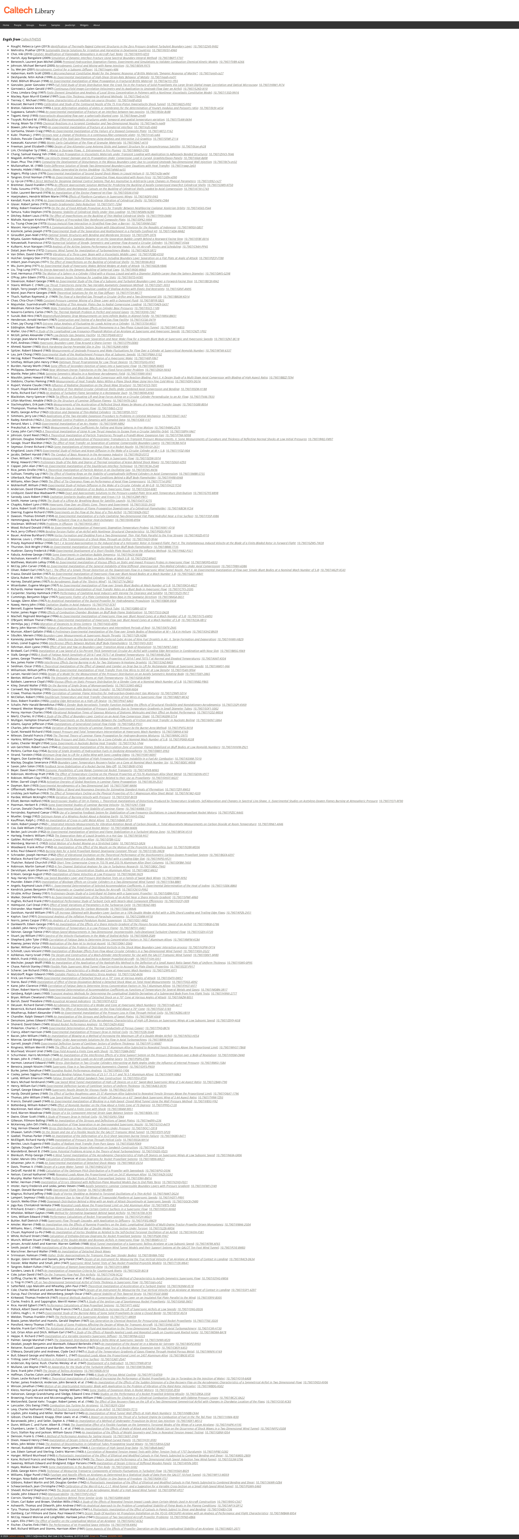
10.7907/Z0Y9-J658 (228, 1020)
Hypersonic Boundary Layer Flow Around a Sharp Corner (75, 343)
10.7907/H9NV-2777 (224, 993)
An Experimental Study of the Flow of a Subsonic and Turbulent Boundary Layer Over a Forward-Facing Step (124, 281)
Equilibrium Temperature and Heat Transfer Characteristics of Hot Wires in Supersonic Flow (103, 697)
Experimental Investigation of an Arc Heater (70, 424)
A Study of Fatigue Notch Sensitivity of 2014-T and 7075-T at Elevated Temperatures (91, 655)
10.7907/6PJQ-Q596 (157, 1170)
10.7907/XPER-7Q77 (124, 412)
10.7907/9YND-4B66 (182, 1517)
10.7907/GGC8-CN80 (185, 1201)
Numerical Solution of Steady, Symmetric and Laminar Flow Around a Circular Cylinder (107, 243)
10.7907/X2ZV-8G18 (135, 1271)
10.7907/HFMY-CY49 (204, 1186)
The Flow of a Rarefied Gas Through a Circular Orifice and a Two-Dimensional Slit (109, 296)
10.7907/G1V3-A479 (157, 1124)
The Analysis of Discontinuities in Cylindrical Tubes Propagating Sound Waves (94, 1444)
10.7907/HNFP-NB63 (168, 1074)
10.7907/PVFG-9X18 (180, 728)
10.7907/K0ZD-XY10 (196, 535)
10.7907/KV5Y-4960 (164, 50)
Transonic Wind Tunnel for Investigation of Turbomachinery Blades (87, 250)
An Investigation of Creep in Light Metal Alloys (75, 820)
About (96, 25)
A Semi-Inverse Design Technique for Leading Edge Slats (81, 277)
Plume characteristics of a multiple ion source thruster (81, 100)
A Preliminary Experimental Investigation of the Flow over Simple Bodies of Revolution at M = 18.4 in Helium (122, 631)
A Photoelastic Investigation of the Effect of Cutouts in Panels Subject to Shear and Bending (148, 1509)
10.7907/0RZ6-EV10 (96, 1371)
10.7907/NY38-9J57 (136, 835)
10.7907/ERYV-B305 (209, 1297)
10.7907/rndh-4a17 (169, 1005)
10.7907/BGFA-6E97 (221, 855)
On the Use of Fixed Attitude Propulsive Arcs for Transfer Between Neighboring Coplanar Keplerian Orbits (118, 208)
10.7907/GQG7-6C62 (130, 1521)
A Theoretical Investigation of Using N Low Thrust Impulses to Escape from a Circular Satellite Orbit (105, 431)
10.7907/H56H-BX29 (176, 1471)
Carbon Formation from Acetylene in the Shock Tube (86, 608)
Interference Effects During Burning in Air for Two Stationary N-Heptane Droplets (95, 662)
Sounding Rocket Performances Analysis (76, 1070)
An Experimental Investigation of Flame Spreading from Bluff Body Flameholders (101, 547)
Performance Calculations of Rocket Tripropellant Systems (88, 1178)
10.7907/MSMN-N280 (140, 212)
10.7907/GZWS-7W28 (310, 543)
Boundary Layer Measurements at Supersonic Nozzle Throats (81, 635)
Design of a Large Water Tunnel (63, 1167)
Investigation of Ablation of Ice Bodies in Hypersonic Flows (93, 489)
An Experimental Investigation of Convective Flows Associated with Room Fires (101, 177)
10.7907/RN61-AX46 (270, 824)
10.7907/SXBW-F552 (166, 893)
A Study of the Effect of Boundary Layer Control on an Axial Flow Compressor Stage (96, 716)
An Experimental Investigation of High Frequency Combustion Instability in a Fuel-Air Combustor (112, 758)
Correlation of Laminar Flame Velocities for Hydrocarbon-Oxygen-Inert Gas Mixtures (105, 693)
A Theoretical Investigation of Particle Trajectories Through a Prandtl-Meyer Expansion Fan (106, 435)
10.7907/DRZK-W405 (151, 366)
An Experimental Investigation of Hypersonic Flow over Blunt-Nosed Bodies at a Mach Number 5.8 (114, 574)
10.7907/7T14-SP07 (159, 481)
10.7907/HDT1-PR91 (171, 1197)
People (17, 25)
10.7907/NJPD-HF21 (159, 859)
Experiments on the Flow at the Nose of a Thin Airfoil (87, 512)
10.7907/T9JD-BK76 (157, 1028)
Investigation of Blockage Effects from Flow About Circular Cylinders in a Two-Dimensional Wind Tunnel (116, 951)
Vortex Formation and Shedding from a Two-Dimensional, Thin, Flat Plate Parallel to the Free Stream (118, 535)
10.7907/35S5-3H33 (142, 504)
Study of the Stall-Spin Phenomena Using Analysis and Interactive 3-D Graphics (101, 139)
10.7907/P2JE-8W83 (232, 1247)
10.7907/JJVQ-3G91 (141, 643)
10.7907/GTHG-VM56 (215, 1278)
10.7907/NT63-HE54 (186, 1036)
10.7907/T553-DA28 (156, 612)
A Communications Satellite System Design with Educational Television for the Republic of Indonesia (112, 227)
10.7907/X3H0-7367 (143, 312)
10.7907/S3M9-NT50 (220, 185)
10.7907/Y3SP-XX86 (206, 516)
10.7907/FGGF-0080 (155, 1294)
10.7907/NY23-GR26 (132, 843)
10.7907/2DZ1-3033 (157, 285)
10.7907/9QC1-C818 (144, 1128)
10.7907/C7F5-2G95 (180, 589)
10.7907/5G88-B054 (195, 404)
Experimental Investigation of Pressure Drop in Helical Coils (90, 1032)
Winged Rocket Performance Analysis (73, 1024)
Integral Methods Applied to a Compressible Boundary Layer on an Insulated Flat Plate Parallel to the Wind (127, 1297)
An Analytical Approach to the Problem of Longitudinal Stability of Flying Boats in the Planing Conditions (149, 1505)
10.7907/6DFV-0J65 (146, 196)
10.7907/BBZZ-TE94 (281, 377)
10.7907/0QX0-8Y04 (127, 520)
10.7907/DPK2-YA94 (139, 219)
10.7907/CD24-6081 (144, 489)
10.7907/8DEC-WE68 (182, 762)
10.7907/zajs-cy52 (150, 1282)
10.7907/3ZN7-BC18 (226, 339)
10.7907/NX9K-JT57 (155, 1478)
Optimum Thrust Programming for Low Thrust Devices (93, 362)
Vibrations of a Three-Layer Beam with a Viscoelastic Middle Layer (94, 254)
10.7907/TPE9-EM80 (159, 216)
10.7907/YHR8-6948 (170, 477)
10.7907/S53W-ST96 (230, 1459)
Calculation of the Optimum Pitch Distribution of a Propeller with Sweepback (95, 1170)
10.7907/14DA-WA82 (172, 231)
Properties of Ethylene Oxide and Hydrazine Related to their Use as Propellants (100, 778)
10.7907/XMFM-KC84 (186, 939)
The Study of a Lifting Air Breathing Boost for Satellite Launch (86, 501)
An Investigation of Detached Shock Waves (84, 1251)
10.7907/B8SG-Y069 (232, 651)
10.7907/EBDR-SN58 (163, 601)
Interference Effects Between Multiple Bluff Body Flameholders (88, 643)
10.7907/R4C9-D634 (242, 1259)
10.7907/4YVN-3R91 (185, 1463)
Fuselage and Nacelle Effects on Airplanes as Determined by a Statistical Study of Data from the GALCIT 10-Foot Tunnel (125, 1475)
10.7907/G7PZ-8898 (205, 493)
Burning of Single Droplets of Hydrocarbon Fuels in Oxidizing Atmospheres (95, 751)
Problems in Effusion (59, 524)
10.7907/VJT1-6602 (127, 1305)
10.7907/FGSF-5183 (158, 1009)
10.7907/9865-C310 (110, 408)
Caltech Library (16, 1536)
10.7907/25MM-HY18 (139, 916)
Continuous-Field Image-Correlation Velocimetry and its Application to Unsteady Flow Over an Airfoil (117, 89)
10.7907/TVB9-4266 (231, 62)
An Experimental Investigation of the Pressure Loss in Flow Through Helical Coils (112, 1013)
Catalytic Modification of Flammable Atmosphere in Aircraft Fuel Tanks (77, 54)
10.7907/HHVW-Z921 (234, 747)
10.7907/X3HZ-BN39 (205, 631)
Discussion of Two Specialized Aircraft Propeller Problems (131, 1517)
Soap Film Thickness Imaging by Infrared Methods (90, 96)
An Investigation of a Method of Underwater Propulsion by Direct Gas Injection (125, 1421)
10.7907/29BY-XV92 (174, 878)
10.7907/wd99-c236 (148, 1120)
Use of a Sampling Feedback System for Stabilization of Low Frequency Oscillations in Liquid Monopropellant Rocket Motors (137, 812)
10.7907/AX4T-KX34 (213, 658)
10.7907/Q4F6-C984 (156, 200)
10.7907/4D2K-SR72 (143, 250)
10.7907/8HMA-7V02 (151, 1255)
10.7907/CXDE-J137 (139, 420)
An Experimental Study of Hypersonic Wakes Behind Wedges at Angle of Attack (90, 266)
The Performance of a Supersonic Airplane (81, 1317)
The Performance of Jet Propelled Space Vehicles (78, 1525)
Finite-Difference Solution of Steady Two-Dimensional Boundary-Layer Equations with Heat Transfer (106, 166)
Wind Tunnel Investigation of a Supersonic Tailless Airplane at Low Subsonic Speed (142, 1244)
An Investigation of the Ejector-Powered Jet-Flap (82, 193)
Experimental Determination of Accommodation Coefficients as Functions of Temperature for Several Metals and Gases (124, 989)
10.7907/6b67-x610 (135, 142)
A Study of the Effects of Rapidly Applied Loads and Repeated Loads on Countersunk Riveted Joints (136, 1332)
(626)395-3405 (115, 1536)
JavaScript (70, 25)
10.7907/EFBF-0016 (196, 239)
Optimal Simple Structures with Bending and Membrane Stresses (89, 235)
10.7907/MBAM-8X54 (282, 1513)
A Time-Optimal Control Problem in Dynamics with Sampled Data (83, 420)
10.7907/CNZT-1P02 (193, 331)
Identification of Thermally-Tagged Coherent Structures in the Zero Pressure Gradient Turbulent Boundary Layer (121, 46)
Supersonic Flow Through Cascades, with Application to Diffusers (89, 1220)
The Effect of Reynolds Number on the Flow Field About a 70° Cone (102, 1009)
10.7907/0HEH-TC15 (124, 1409)
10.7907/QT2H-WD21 (138, 1217)
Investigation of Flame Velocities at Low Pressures (83, 874)
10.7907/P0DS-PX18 (158, 531)
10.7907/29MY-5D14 (173, 693)
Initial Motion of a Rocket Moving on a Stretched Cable (83, 843)
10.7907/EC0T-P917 (182, 966)
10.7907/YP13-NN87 (149, 1043)
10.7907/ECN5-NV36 (145, 470)
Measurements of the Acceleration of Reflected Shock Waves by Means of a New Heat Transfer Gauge (117, 404)
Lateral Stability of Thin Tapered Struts (116, 1294)
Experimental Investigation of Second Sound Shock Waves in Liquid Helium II (95, 173)
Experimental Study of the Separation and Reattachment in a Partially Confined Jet (104, 231)
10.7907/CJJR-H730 (209, 1328)
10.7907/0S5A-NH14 (136, 1140)
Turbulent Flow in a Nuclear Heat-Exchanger (85, 520)
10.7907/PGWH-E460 (248, 1486)
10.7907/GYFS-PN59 (142, 1066)
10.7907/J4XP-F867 (146, 358)
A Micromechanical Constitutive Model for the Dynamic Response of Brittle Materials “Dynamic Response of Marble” (124, 73)
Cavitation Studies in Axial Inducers (68, 604)
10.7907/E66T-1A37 (174, 416)
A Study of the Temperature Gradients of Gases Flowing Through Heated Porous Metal (139, 1351)
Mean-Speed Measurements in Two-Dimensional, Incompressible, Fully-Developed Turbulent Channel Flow (118, 932)
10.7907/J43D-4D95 (105, 624)
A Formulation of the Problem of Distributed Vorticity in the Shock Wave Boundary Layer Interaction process (118, 947)
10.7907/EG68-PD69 (128, 1143)
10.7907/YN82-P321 (180, 551)
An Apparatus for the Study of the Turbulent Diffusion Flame (86, 1367)
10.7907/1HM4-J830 (226, 1417)
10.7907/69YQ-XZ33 (136, 54)
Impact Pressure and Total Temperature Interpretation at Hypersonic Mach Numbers (106, 732)
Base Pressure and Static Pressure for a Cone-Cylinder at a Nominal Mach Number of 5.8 (110, 739)
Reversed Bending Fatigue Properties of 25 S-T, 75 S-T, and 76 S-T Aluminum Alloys (101, 1074)
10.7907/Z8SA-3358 (198, 1394)
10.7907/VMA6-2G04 (237, 1224)
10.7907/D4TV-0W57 (170, 978)
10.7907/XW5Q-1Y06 (116, 1070)
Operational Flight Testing (69, 1190)
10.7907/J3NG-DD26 (190, 1309)
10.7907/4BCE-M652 (145, 870)
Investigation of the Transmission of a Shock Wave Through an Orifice (87, 539)
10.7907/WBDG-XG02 (210, 1386)
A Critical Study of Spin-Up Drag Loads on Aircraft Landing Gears (81, 1059)
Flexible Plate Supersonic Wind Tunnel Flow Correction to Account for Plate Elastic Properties (109, 966)
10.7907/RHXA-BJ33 (142, 262)
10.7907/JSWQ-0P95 (239, 963)
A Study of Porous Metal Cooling (115, 1374)
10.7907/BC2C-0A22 (232, 1398)
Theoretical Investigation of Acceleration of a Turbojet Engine (126, 1286)
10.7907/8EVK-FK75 (137, 65)
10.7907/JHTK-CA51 (125, 400)
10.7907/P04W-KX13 (110, 335)
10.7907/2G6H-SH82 (124, 1467)
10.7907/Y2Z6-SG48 (141, 1032)
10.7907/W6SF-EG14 (130, 1163)
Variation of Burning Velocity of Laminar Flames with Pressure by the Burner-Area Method (109, 728)
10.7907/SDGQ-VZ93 (173, 462)
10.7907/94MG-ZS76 (167, 427)
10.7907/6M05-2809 (237, 1455)
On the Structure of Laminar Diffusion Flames (82, 400)
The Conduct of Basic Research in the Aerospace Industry (86, 454)
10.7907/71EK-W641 (176, 1263)
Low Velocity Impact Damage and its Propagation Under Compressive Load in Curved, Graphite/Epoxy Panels (113, 158)
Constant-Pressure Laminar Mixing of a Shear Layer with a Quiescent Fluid (90, 300)
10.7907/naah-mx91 (163, 77)
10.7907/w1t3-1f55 (166, 81)
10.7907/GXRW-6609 (117, 1498)
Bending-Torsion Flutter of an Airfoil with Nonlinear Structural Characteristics (94, 531)
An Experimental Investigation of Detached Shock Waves (80, 1163)
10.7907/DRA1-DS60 (119, 943)
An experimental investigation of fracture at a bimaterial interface (90, 127)
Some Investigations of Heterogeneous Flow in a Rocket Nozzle (93, 447)
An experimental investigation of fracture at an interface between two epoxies (94, 112)
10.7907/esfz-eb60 (145, 127)
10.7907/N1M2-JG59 (188, 793)
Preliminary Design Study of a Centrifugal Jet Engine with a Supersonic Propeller (101, 893)
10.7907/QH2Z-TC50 (168, 485)
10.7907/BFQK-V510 (179, 832)
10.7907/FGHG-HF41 (142, 362)
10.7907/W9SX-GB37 (190, 227)
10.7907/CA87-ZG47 (113, 1359)
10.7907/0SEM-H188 (194, 389)
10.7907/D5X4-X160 (125, 193)
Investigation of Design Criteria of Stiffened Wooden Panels (134, 1463)
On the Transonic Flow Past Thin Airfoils (69, 1274)
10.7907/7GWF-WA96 (123, 785)
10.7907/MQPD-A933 (204, 562)
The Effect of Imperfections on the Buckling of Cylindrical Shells (89, 262)
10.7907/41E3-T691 (144, 385)
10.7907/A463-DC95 (154, 1086)
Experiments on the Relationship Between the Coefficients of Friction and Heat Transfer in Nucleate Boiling (126, 720)
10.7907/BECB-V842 (206, 281)
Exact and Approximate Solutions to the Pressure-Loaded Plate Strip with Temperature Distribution (128, 493)
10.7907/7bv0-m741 (136, 96)
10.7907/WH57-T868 (232, 1047)
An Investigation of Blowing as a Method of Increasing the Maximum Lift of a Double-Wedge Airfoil (109, 1036)
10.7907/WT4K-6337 (218, 350)
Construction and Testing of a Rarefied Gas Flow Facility (93, 320)
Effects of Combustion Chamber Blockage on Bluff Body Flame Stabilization (94, 612)
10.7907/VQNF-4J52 (118, 578)
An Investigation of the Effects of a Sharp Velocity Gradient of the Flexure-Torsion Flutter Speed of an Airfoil (123, 924)
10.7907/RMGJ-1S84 (213, 1063)
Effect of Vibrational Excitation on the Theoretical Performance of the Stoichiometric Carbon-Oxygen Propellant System (132, 855)
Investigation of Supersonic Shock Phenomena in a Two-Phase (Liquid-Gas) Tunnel (107, 327)
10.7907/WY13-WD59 (215, 1475)
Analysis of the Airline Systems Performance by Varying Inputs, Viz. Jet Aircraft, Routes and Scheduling (117, 246)
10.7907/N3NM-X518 (180, 1286)
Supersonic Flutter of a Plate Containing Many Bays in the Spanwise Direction (107, 597)
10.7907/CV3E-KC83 (278, 1401)
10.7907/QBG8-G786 (206, 924)
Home (6, 25)
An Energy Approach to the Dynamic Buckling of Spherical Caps (79, 270)
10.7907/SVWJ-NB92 (112, 424)
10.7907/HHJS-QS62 (132, 816)
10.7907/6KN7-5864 (209, 720)
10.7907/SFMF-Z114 (165, 139)
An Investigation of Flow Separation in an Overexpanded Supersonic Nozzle (95, 1124)
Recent (42, 25)
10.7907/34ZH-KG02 (111, 1024)
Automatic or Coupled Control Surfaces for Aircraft (88, 889)
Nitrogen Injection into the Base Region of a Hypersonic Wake (93, 358)
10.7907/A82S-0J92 (179, 104)
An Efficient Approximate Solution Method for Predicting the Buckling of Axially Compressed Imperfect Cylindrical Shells (129, 185)
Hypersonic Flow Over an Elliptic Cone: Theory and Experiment (88, 504)
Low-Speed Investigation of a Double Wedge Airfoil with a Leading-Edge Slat (97, 859)
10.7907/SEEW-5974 (148, 458)
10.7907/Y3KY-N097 (143, 755)
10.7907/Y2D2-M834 (210, 712)
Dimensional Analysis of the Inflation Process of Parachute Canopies (81, 916)
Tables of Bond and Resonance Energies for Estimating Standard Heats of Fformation (109, 789)
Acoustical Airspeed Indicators (71, 1001)
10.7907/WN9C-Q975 (174, 735)
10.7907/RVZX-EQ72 (136, 454)
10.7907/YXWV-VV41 (139, 373)
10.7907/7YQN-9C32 (109, 1274)
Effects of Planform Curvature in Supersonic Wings (100, 196)
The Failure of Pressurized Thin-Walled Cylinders (73, 578)
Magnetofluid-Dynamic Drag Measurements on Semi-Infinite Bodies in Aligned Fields (96, 316)
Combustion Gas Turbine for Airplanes (74, 1405)
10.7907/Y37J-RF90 (391, 801)
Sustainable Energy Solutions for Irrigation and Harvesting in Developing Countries (97, 50)
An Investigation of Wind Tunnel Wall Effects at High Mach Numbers (128, 1413)
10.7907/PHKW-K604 (125, 689)
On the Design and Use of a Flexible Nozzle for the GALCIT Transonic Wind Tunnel (93, 1132)
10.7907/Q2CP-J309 (176, 901)
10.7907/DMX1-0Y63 (156, 751)
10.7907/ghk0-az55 (113, 169)
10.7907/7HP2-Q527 (83, 1494)
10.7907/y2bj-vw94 (157, 173)
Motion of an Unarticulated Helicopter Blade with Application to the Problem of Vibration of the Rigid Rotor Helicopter (119, 1386)
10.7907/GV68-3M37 (179, 1301)
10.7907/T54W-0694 (179, 119)
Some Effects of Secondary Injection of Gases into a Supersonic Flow (93, 366)
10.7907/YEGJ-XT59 (135, 1078)
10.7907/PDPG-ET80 (136, 1059)
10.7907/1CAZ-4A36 (130, 974)
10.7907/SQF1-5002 (206, 708)
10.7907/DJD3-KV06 (315, 1382)
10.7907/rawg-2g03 (183, 166)
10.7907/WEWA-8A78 (212, 1332)
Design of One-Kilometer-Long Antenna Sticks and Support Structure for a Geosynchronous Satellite (117, 146)
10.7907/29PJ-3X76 (144, 235)
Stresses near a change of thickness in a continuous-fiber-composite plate (88, 135)
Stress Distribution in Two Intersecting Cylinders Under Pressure (89, 1128)
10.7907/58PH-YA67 (182, 431)
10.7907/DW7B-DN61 (139, 1367)
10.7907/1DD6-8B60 (224, 886)
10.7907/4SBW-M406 (123, 828)
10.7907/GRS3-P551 (130, 724)
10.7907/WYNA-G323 (131, 1336)
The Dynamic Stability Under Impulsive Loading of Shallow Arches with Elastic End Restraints (105, 289)
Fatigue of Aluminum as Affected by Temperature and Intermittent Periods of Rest (98, 628)
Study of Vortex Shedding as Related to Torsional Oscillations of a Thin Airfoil (102, 1194)
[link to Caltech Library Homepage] (27, 14)
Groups (30, 25)
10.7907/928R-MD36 (187, 847)
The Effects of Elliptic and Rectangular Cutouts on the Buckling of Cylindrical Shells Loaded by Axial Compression (111, 189)
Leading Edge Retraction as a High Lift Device (77, 701)
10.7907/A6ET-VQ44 (176, 243)
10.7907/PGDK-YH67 (155, 1236)
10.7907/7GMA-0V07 (122, 1051)
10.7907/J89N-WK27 (152, 1159)
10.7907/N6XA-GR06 (229, 1155)
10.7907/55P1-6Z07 (243, 1290)
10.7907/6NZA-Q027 (136, 512)
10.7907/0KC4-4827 (184, 585)
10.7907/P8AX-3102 (149, 354)
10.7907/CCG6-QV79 (143, 320)
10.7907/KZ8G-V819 (177, 1013)
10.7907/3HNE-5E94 (167, 1324)
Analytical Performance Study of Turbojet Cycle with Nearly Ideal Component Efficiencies (107, 901)
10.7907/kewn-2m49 (133, 116)
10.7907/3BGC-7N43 (152, 866)
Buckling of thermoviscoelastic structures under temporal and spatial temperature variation (105, 119)
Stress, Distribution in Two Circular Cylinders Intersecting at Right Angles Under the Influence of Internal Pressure (127, 1063)
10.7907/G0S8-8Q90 (137, 678)
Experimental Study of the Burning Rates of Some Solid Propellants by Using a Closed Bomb (103, 1313)
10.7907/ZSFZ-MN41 (143, 558)
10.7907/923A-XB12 (193, 620)
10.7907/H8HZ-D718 (98, 1167)
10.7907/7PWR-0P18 (138, 1363)
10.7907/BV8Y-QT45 (130, 766)
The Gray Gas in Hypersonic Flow (75, 408)
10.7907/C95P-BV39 (124, 797)
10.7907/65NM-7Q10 (188, 758)
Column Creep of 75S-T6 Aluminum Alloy (68, 839)
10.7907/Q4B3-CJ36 (219, 1509)
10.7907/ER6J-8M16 (139, 1178)
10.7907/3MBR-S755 (192, 474)
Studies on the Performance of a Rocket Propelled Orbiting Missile (142, 1394)
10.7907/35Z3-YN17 (176, 593)
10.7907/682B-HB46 (154, 266)
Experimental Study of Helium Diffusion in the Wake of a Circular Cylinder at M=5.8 (101, 485)
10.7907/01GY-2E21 (147, 447)
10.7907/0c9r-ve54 (211, 108)
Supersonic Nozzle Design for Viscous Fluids (79, 1090)
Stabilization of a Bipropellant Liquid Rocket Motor (76, 828)
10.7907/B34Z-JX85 (144, 905)
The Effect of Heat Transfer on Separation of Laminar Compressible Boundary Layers (105, 443)
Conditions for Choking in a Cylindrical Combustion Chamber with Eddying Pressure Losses (160, 1398)
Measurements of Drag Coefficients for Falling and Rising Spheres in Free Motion (102, 427)
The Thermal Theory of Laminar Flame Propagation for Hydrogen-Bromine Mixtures (106, 735)
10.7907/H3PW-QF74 (201, 947)
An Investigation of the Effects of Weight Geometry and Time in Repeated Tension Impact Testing (142, 1432)
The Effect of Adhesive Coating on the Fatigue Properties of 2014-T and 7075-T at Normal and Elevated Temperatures (125, 658)
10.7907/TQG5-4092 (184, 982)
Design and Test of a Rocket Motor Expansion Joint (128, 1348)
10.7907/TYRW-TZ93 (210, 1097)
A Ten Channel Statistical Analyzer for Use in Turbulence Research (96, 866)
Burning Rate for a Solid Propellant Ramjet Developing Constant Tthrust (91, 851)
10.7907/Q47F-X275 (139, 501)
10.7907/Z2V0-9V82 (205, 46)
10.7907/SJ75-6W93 (199, 616)
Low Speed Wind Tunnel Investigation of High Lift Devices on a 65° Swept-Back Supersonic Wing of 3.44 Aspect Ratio (128, 1082)
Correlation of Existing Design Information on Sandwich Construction (93, 1147)
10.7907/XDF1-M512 (189, 1421)
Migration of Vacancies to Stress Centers (65, 624)
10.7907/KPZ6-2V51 (238, 912)
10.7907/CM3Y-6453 (174, 1348)
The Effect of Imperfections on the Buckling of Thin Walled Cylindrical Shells (96, 216)
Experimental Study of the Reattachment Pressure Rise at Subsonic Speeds (88, 354)
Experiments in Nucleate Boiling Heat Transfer (80, 689)
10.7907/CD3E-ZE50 (167, 1390)
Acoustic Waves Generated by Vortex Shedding (70, 169)
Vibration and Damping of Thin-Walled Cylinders (79, 412)
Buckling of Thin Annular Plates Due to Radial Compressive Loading (98, 304)
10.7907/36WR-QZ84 (269, 1482)
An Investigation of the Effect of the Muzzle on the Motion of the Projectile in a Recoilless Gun (113, 847)
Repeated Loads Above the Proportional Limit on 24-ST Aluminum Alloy (101, 1174)
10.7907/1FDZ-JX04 (178, 450)
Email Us (94, 1536)
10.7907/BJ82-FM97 (320, 439)
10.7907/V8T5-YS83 (163, 1205)
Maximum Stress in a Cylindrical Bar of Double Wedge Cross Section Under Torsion (94, 1228)
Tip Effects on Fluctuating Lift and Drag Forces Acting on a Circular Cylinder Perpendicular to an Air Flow (121, 397)
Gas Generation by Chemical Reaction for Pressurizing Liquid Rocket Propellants (140, 1321)
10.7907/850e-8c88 (158, 112)
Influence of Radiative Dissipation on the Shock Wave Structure (91, 385)
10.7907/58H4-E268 (157, 1444)
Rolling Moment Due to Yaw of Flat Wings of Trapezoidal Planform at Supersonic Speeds (101, 1197)
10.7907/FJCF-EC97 (104, 604)
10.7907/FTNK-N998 (178, 435)
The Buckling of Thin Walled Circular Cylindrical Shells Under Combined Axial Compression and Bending (113, 389)
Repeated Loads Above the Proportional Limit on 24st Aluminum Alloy (105, 1205)
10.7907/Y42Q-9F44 (145, 539)
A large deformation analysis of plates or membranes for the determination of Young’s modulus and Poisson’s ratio (125, 108)
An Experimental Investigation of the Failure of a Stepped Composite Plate (99, 131)
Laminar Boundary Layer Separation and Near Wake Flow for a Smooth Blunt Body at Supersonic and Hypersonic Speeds (135, 339)
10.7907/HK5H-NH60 (162, 1209)
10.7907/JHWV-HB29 (230, 639)
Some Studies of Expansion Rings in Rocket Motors (121, 1390)
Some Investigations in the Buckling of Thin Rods (79, 1467)
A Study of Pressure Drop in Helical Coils (71, 1117)
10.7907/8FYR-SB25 (151, 300)
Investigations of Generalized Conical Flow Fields (85, 724)
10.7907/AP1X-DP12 (230, 1505)
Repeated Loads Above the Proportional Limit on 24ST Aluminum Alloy (122, 1355)
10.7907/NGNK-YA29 (130, 874)
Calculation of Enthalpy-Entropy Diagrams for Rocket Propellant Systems (91, 1159)
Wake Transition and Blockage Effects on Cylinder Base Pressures (91, 308)
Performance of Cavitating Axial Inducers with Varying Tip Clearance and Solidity (111, 593)
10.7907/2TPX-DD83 (125, 343)
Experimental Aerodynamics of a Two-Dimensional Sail (73, 785)
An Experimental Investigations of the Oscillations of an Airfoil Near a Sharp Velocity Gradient (110, 897)
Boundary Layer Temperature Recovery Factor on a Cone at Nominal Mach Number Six (113, 762)
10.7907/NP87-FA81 (165, 647)
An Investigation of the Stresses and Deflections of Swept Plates (93, 1016)
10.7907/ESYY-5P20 (158, 1132)
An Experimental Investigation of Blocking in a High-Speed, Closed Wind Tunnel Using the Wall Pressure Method (121, 1101)
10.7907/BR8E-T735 (165, 547)
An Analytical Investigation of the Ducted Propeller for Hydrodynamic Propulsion (98, 601)
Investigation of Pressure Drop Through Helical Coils (88, 1140)
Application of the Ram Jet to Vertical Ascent (77, 943)
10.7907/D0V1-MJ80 (206, 955)
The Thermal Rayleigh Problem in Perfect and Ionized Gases (91, 312)
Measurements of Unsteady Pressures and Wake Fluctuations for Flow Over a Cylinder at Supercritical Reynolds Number (128, 350)
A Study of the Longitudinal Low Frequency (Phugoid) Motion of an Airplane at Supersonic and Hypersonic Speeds (107, 331)
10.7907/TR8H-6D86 (234, 566)
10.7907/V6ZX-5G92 (160, 1174)
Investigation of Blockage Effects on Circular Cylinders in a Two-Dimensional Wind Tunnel (98, 882)
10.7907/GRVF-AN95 (178, 289)
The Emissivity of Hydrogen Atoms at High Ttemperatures (87, 678)
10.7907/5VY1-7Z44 (109, 204)
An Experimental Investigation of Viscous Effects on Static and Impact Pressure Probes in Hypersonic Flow (122, 562)
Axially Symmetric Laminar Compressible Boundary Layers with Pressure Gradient (137, 1186)
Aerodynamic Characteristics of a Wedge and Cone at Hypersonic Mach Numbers (100, 970)
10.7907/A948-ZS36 (158, 655)
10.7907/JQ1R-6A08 (238, 1378)
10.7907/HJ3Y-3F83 (144, 1440)
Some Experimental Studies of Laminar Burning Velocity (83, 805)
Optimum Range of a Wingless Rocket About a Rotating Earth (79, 816)
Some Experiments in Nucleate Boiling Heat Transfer (83, 743)
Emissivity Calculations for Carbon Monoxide (80, 909)
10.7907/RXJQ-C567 (229, 1502)
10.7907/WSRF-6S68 (148, 1016)
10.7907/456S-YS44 (198, 208)
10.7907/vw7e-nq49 (152, 123)
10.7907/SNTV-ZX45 (163, 628)
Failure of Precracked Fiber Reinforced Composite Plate (90, 219)
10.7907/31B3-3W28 (151, 851)
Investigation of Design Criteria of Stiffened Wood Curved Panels (89, 1440)
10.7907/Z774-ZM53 (120, 581)
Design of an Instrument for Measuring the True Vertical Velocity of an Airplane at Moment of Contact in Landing (155, 1259)
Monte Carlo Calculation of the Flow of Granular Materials (84, 142)
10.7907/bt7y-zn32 (225, 162)
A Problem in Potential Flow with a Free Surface (68, 1359)
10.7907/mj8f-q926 (129, 100)
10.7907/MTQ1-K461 (132, 928)
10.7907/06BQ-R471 (173, 1136)
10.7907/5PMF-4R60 (185, 897)
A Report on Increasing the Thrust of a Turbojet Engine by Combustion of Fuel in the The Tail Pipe (150, 1417)
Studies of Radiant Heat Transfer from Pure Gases (82, 1143)
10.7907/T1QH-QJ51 (148, 959)
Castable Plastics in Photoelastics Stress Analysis (85, 974)
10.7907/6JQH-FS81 (191, 1232)
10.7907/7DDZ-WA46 (123, 909)
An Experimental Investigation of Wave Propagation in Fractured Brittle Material (101, 81)
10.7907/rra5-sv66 (148, 135)
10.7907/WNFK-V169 (209, 1351)
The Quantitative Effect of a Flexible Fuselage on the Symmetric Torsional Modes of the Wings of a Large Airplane (142, 1425)
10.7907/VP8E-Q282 (215, 1451)
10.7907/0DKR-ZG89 (142, 936)
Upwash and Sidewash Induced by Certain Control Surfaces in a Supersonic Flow (96, 1209)
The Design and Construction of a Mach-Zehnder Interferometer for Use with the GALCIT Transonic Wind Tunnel (121, 955)
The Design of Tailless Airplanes (62, 1371)
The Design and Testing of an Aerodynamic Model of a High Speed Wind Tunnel (106, 1490)
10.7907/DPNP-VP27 (171, 1490)
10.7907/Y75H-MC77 (129, 293)
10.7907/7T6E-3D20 (205, 1321)
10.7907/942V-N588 (129, 554)
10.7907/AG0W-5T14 (164, 716)
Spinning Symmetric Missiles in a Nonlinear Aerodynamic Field (85, 373)
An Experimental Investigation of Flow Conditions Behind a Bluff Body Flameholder (103, 477)
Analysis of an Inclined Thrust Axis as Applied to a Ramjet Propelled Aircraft (86, 959)
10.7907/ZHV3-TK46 (221, 154)
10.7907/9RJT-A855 (172, 327)
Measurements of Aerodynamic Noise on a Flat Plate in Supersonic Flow (88, 458)
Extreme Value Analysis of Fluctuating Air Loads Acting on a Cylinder (86, 323)
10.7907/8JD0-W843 (133, 270)
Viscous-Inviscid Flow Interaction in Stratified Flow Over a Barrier (88, 223)
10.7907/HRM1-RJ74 (271, 85)
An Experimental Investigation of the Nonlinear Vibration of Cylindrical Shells (93, 200)
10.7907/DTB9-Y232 (107, 839)
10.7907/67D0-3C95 (139, 1213)
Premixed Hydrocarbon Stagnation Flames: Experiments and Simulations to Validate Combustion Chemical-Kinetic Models (140, 62)
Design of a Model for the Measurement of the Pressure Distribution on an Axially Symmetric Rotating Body (115, 674)
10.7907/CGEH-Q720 (200, 932)
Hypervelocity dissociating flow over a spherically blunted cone (78, 116)
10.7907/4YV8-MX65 (146, 770)
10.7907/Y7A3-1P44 (130, 743)
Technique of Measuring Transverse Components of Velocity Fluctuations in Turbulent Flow (104, 1471)
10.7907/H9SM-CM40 (231, 1055)
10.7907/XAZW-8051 (180, 997)
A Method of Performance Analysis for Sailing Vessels (77, 1436)
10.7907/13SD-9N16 (226, 92)
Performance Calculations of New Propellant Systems (80, 1305)
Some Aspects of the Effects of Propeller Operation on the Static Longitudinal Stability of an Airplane (149, 1528)
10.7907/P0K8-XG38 (181, 739)
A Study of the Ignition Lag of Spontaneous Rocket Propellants (126, 1301)
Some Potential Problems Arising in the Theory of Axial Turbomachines (95, 1151)
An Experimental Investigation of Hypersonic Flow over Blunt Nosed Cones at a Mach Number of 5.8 (122, 616)
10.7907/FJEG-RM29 (144, 1220)
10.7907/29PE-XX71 (164, 970)
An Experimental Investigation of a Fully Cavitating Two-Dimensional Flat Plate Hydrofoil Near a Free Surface (124, 516)
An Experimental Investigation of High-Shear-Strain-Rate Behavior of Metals (101, 77)
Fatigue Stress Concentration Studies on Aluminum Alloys (94, 870)
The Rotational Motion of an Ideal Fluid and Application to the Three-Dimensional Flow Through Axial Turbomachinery (120, 1328)
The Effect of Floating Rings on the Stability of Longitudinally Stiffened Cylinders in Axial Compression (113, 474)
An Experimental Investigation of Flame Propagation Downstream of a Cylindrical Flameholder (106, 508)
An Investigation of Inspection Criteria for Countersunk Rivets (82, 1271)
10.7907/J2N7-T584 (132, 805)
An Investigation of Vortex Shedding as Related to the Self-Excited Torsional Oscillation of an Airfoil (114, 1232)
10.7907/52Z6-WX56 (162, 1228)
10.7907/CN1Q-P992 (135, 889)
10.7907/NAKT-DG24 (166, 1194)
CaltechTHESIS (31, 39)
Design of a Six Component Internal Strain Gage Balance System (92, 1113)
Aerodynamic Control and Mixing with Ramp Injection (90, 65)
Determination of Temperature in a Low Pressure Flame (82, 928)
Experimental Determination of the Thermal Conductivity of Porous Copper (96, 1028)
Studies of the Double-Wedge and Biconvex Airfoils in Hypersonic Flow (95, 1240)
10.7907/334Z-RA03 (160, 662)
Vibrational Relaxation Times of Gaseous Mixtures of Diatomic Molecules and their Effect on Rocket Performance (124, 712)
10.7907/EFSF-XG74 (174, 1313)
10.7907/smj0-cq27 (211, 73)
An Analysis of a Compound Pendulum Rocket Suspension (85, 920)
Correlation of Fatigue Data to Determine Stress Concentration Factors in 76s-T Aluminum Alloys (109, 986)
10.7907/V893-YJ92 (205, 1101)
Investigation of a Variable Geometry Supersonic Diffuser (81, 1336)
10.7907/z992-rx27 (209, 181)
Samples (55, 25)
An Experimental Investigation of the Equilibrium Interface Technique (88, 466)
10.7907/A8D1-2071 (227, 1528)
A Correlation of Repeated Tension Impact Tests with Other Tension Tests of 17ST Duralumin (143, 1451)
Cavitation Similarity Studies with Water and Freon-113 (85, 497)
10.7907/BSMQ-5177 (153, 1240)
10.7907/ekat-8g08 (195, 158)
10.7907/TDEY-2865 (197, 674)
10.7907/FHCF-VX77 (184, 986)
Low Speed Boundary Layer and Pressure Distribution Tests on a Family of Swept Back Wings (102, 878)
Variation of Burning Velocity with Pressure (83, 797)
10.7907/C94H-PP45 (195, 246)
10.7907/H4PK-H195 (228, 1425)
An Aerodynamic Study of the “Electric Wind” (78, 581)
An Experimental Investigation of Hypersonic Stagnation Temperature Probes (99, 527)
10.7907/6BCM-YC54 (180, 508)
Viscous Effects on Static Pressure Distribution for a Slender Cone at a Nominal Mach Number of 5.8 (117, 681)
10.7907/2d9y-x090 (164, 177)
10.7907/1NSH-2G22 (196, 951)
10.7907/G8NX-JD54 (217, 1432)
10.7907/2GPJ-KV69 (234, 705)
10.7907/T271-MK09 (123, 1317)
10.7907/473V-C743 (196, 189)
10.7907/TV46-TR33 (202, 397)
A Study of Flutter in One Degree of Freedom (114, 1478)
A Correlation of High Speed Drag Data (113, 1448)
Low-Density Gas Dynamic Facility (74, 335)
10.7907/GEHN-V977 (196, 774)
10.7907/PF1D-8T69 (149, 1374)
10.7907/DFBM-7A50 (178, 862)
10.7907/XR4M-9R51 (120, 1109)
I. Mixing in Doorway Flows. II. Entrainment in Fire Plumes (84, 150)
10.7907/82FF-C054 (112, 1405)
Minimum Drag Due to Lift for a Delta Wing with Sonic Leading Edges (85, 755)
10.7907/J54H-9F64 (183, 670)
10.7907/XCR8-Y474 (173, 443)
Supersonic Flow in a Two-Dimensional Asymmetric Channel (90, 1066)
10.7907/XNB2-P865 (195, 681)
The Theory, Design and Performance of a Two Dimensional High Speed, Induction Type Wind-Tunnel (153, 1459)
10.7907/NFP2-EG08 (273, 1428)
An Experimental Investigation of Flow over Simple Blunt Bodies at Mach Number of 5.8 (115, 585)
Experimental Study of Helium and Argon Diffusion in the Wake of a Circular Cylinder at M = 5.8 (103, 450)
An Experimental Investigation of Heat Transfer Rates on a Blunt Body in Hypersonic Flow (110, 589)
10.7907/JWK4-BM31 (163, 316)
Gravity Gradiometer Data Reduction (72, 204)
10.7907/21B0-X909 (100, 1190)
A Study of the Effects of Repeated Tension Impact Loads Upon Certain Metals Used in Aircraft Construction (147, 1502)
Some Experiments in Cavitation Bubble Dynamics (83, 554)
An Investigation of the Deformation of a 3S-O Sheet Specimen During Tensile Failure (105, 1136)
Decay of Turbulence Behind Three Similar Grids (72, 1498)
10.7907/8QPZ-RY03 (188, 1344)
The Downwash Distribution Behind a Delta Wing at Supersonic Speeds (98, 1340)
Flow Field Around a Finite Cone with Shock (80, 1051)
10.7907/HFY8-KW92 (124, 1525)
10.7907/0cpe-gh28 (193, 146)
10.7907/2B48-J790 (215, 1082)
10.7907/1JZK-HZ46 (134, 635)
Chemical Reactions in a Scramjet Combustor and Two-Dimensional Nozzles (90, 123)
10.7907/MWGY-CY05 (135, 150)
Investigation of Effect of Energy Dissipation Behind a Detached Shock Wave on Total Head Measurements (103, 982)
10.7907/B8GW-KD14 (176, 296)
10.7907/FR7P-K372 (104, 1001)
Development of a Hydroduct (105, 1363)
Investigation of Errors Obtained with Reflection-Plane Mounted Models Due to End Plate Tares (100, 1182)
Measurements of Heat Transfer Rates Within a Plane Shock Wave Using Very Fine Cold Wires (114, 381)
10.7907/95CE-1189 (146, 308)
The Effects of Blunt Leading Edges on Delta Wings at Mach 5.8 (89, 558)
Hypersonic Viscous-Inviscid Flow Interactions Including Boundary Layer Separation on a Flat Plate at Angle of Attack (123, 258)
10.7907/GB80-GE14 (133, 608)
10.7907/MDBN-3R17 (214, 989)
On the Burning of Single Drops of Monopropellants (80, 685)
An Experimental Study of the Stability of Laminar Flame (88, 809)
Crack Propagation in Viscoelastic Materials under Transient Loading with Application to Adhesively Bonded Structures (132, 154)
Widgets (84, 25)
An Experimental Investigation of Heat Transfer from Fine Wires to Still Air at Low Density (112, 670)
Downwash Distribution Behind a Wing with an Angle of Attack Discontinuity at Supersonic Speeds (108, 1201)
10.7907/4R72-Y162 (160, 131)
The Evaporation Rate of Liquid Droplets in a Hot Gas (88, 835)
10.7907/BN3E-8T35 (181, 1355)
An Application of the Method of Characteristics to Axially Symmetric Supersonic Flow (146, 1278)
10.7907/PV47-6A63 (120, 701)
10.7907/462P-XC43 (332, 570)
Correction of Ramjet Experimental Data (76, 1267)
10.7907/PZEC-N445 (230, 812)
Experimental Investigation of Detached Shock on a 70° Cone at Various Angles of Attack (99, 978)
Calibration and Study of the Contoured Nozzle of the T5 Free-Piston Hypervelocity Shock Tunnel (104, 104)
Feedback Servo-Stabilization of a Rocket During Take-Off (80, 766)
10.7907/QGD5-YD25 (155, 1151)
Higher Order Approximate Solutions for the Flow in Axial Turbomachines (99, 1040)
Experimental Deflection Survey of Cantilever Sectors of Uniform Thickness (87, 1043)
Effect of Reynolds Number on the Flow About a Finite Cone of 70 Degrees (103, 1105)
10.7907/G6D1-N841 (190, 574)
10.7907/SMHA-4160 (175, 732)
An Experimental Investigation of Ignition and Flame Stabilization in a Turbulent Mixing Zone (106, 832)
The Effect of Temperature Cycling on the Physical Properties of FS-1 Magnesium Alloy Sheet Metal (111, 793)
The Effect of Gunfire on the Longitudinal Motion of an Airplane (75, 1521)
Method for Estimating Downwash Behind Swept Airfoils (90, 1213)
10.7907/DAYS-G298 (217, 273)
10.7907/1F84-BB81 (168, 882)
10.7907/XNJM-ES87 (144, 223)
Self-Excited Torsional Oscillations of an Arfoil (81, 1409)
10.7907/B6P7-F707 (170, 58)
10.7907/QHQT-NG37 (164, 778)
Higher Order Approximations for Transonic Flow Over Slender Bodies (92, 1255)
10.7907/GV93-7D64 (111, 1117)
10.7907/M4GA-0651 (171, 597)
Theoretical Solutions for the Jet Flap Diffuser (85, 293)
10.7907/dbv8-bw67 (152, 1448)
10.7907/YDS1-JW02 (135, 920)
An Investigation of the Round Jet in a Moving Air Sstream (137, 1344)
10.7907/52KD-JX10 (195, 89)
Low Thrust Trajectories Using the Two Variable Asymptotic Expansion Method (93, 285)
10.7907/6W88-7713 (138, 809)
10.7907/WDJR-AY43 (141, 393)
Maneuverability (58, 1494)
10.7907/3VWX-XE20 (157, 1340)
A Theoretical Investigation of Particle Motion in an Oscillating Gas (88, 470)
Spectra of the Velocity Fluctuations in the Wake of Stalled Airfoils (86, 936)
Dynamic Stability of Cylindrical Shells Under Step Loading (88, 212)
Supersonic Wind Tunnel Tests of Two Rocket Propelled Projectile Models (115, 1263)
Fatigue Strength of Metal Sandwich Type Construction (87, 1078)
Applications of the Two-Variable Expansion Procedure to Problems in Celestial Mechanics (103, 416)
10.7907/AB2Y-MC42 (176, 697)
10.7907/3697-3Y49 (125, 1436)
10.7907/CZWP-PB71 (135, 497)
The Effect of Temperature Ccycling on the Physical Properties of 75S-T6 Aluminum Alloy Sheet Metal (118, 774)
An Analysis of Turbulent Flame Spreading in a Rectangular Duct (86, 393)
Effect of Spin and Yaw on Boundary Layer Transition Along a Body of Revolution (100, 647)
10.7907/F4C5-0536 (151, 1147)
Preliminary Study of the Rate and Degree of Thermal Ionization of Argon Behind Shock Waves (99, 462)
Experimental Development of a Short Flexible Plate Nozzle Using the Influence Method (111, 551)
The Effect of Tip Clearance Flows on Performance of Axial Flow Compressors (96, 481)
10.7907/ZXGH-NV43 (158, 370)
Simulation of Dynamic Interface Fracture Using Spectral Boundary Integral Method (104, 58)
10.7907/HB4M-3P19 (119, 820)
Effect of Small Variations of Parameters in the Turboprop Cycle (90, 905)
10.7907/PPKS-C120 (164, 1105)
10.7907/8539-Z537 (150, 782)
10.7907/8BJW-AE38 (160, 1040)
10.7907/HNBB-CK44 (186, 1413)
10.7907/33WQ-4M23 (128, 685)
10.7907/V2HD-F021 (175, 1182)
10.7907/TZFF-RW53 (177, 789)
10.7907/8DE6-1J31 (146, 1113)
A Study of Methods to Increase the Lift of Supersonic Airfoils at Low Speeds (128, 1309)
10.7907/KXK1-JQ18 (162, 527)
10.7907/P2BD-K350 (151, 254)
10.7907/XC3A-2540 (146, 466)
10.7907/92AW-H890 (115, 347)
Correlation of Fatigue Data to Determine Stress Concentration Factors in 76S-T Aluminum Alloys (110, 939)
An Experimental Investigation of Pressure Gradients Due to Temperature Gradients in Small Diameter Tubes (123, 708)
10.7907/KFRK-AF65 (207, 1244)
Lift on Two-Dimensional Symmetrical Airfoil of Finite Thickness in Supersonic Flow (86, 1282)
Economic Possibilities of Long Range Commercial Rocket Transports (88, 770)
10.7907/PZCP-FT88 (211, 258)
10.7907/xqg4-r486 (106, 69)
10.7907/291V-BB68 (116, 1267)
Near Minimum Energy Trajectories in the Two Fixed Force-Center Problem (96, 370)
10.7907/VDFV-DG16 (188, 381)
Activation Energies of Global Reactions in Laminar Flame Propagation (91, 782)
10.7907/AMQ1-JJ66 (217, 666)
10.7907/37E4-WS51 (144, 323)
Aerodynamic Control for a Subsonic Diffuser (64, 69)
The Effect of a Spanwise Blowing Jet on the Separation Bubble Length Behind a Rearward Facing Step (118, 239)
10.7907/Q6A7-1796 (226, 1093)
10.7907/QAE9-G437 (156, 304)
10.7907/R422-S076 (121, 1090)
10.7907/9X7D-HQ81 (130, 277)
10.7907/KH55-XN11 (87, 524)
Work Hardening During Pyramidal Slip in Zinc (71, 347)
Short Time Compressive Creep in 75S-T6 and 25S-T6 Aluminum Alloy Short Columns (110, 862)
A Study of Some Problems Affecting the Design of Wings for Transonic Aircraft (103, 1324)
